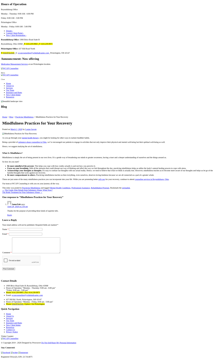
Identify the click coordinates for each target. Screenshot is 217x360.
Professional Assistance (80, 188)
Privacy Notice (12, 332)
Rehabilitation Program (100, 188)
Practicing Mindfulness (31, 188)
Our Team (10, 90)
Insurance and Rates (14, 92)
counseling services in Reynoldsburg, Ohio (152, 179)
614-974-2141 (8, 53)
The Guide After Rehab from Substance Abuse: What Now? (27, 190)
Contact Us (10, 330)
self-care (101, 179)
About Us (10, 86)
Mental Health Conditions (60, 188)
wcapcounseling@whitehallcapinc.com (33, 53)
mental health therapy (30, 138)
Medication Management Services (14, 64)
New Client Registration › (16, 35)
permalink (126, 188)
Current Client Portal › (15, 33)
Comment (7, 252)
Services (9, 88)
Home (8, 83)
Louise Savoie (31, 129)
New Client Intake (13, 95)
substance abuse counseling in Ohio (32, 142)
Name (5, 229)
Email (5, 234)
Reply (9, 215)
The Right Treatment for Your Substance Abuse (22, 192)
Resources (10, 97)
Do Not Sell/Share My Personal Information (58, 343)
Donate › (9, 31)
